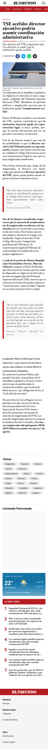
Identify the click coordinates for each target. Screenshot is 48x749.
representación (11, 474)
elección (38, 464)
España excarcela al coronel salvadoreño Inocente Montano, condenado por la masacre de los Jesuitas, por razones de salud (24, 652)
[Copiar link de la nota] (35, 56)
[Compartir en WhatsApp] (29, 56)
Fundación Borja (10, 720)
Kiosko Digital (9, 742)
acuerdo (33, 483)
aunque (8, 478)
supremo (36, 493)
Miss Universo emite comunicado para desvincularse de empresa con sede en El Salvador (25, 621)
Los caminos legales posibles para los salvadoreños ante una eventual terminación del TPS (26, 642)
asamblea (23, 488)
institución (22, 469)
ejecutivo (21, 478)
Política (6, 20)
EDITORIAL (28, 9)
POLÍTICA (38, 9)
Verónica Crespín (10, 41)
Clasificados (8, 736)
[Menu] (5, 3)
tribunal (8, 469)
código (8, 483)
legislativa (38, 488)
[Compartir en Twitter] (23, 56)
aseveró (20, 483)
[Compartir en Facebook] (17, 56)
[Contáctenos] (24, 727)
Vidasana (7, 713)
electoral (24, 464)
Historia (6, 703)
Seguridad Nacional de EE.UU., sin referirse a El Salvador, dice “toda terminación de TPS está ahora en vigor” (25, 611)
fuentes (39, 474)
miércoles (22, 493)
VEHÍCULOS (17, 9)
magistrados (10, 464)
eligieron (9, 493)
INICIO (8, 9)
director (27, 474)
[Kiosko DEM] (43, 3)
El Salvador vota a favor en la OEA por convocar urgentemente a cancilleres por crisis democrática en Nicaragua (26, 631)
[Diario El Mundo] (24, 5)
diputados (9, 488)
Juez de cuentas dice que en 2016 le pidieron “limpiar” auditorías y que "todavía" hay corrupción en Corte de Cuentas (26, 673)
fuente (34, 478)
